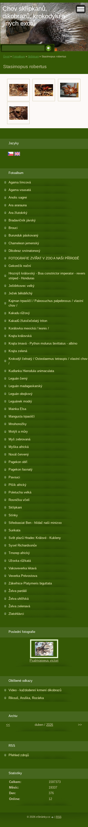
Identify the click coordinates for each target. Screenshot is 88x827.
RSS (58, 816)
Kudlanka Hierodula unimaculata (31, 371)
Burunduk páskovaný (23, 235)
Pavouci (14, 477)
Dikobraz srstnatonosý (24, 251)
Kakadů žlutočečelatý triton (28, 321)
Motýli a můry (18, 431)
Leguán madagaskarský (25, 386)
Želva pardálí (18, 591)
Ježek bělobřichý (21, 293)
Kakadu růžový (19, 313)
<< (8, 725)
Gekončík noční (20, 266)
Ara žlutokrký (18, 213)
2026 (49, 725)
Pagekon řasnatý (21, 469)
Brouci (13, 228)
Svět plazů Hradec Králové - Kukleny (35, 538)
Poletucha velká (20, 492)
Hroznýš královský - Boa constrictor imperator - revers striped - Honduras (47, 276)
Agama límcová (20, 182)
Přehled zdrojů (19, 755)
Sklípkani (33, 56)
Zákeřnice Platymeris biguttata (30, 583)
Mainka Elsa (17, 409)
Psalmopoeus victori (44, 660)
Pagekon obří (18, 462)
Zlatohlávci (16, 614)
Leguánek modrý (20, 401)
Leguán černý (18, 378)
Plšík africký (17, 485)
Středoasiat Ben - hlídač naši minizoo (35, 523)
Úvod (6, 56)
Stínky (13, 515)
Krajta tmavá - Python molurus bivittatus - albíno (43, 343)
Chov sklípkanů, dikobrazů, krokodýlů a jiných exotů (33, 16)
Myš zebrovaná (19, 439)
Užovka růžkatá (20, 561)
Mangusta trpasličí (22, 416)
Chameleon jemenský (24, 243)
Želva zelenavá (19, 606)
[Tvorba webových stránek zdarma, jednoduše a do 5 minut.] (53, 817)
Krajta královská (20, 336)
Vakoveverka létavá (22, 568)
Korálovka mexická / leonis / (29, 328)
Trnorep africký (19, 553)
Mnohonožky (18, 424)
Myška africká (19, 447)
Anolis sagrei (18, 197)
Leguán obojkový (21, 394)
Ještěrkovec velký (21, 286)
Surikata (14, 530)
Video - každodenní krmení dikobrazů (35, 690)
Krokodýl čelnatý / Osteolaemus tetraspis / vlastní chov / (48, 361)
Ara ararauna (18, 205)
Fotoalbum (18, 56)
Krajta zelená (18, 351)
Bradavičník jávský (22, 220)
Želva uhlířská (19, 598)
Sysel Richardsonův (23, 545)
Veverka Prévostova (23, 576)
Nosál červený (19, 454)
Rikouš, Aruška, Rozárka (26, 698)
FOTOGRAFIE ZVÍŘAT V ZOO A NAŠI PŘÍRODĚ (44, 258)
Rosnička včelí (19, 500)
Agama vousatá (20, 190)
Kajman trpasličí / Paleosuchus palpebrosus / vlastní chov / (46, 303)
